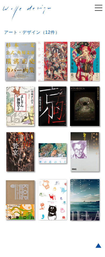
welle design (27, 13)
